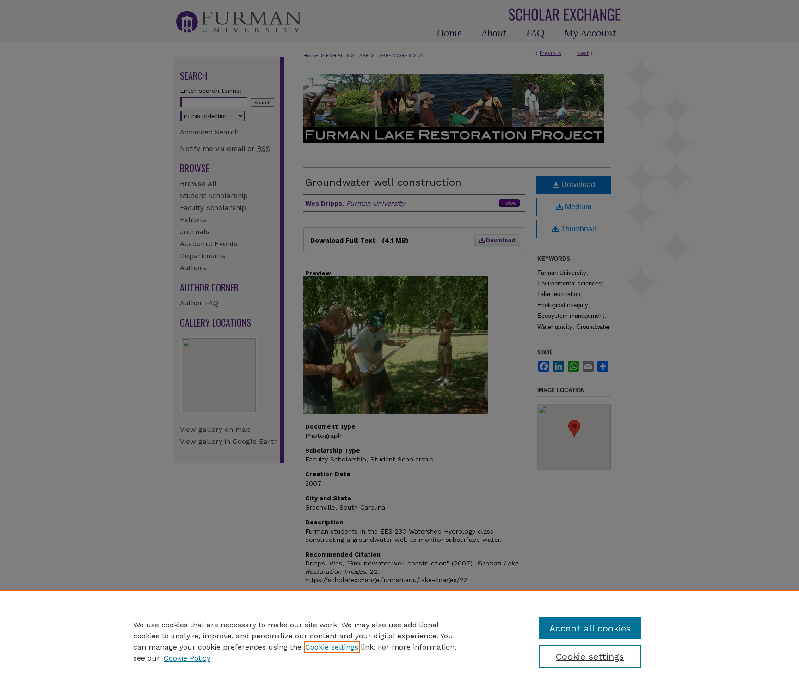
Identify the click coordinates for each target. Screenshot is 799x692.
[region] (399, 641)
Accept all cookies (590, 628)
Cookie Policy (187, 658)
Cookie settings (331, 647)
